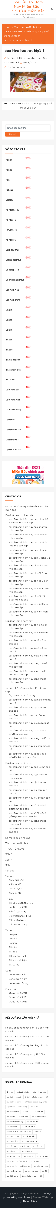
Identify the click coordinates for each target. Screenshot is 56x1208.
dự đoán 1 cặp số (14, 1097)
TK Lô (8, 930)
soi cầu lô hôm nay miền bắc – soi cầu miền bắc (28, 6)
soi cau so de (32, 1121)
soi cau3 (34, 1107)
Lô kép (9, 330)
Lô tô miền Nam (13, 400)
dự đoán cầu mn (14, 1102)
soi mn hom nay (14, 1171)
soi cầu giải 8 (12, 1141)
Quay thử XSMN (13, 450)
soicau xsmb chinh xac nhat (19, 1131)
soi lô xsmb (25, 1166)
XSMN (9, 170)
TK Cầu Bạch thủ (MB (21, 902)
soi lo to (10, 1161)
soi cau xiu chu (28, 1126)
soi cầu (38, 1131)
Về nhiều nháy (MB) (15, 280)
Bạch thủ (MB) (12, 250)
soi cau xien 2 (12, 1126)
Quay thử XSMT (13, 440)
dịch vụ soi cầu (39, 1092)
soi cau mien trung (15, 1121)
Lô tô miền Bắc (12, 390)
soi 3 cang (23, 1107)
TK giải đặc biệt (13, 360)
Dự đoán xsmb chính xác (19, 515)
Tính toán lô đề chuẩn (17, 843)
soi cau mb (23, 1116)
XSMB (9, 160)
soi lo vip (35, 1161)
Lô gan (9, 310)
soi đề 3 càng (12, 1176)
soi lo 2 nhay (42, 1156)
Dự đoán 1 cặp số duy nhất (36, 1097)
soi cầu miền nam (29, 1141)
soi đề (44, 1171)
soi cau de (39, 1112)
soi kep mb (28, 1156)
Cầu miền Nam (12, 290)
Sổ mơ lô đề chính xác (17, 837)
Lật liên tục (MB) (13, 260)
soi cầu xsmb (12, 1151)
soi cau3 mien (13, 1112)
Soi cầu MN (12, 1146)
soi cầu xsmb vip (29, 1151)
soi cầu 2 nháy (13, 1136)
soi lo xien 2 (12, 1166)
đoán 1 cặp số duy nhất (32, 1176)
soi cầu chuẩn (29, 1136)
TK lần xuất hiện (13, 370)
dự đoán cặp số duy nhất (36, 1102)
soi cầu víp (24, 1146)
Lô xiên (9, 320)
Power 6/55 (11, 230)
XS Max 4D (11, 220)
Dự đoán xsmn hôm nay (19, 763)
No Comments (16, 67)
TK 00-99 (10, 380)
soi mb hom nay (41, 1166)
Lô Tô (8, 970)
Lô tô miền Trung (13, 410)
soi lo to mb (22, 1161)
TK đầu (9, 340)
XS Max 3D (11, 240)
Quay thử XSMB (13, 430)
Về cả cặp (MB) (12, 270)
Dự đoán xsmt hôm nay (22, 695)
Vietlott (9, 200)
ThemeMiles (30, 1201)
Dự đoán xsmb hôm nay (19, 620)
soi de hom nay (13, 1156)
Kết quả (9, 190)
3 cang (10, 1092)
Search (12, 134)
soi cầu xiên (38, 1146)
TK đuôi (9, 350)
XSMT (8, 180)
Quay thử (10, 420)
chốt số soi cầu (23, 1092)
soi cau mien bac (39, 1116)
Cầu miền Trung (13, 300)
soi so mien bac (31, 1171)
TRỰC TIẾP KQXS (14, 848)
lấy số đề (11, 1107)
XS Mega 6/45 (12, 210)
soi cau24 (27, 1112)
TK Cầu (9, 899)
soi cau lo (11, 1116)
